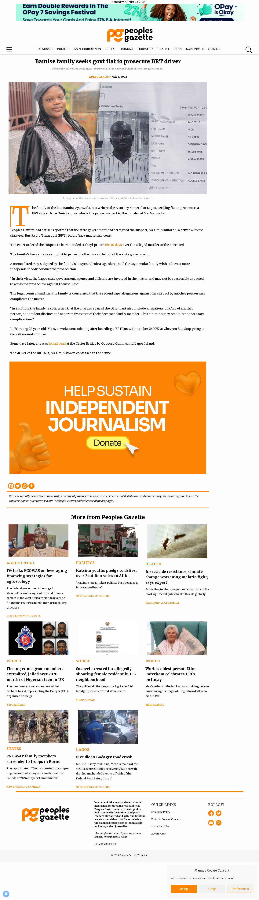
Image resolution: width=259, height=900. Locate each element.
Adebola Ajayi (99, 76)
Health (163, 49)
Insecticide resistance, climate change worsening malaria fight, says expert (176, 577)
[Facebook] (11, 486)
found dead (57, 343)
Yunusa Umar (85, 700)
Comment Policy (160, 812)
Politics (63, 49)
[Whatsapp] (25, 486)
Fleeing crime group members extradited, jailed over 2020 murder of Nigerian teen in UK (35, 674)
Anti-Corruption (87, 49)
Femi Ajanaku (16, 704)
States (14, 748)
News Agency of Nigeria (23, 616)
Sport (177, 49)
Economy (126, 49)
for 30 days (113, 245)
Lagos (82, 749)
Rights (110, 49)
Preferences (240, 889)
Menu (14, 50)
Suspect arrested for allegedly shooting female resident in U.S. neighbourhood (106, 674)
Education (145, 49)
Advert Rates (158, 833)
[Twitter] (18, 486)
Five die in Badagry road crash (104, 757)
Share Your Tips (160, 826)
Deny (212, 889)
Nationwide (195, 49)
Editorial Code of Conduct (166, 819)
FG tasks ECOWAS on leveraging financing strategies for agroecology (37, 576)
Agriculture (21, 563)
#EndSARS (45, 49)
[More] (31, 486)
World (14, 661)
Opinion (214, 49)
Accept (184, 889)
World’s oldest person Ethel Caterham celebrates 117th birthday (171, 674)
